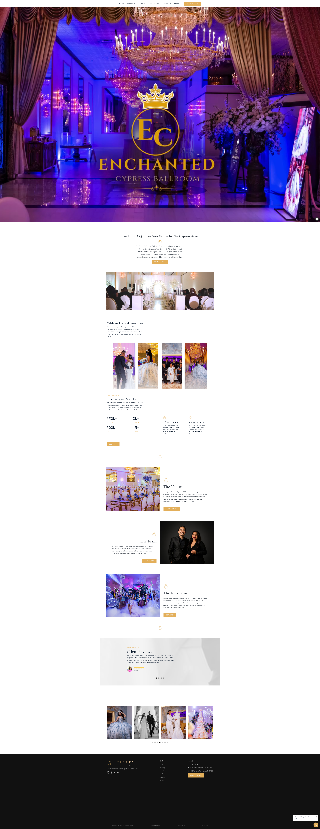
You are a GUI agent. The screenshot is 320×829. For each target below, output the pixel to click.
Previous (108, 725)
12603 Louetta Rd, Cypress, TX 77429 (201, 771)
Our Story (131, 4)
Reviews (162, 777)
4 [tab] (157, 742)
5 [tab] (159, 742)
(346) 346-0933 (194, 764)
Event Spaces (153, 4)
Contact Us (166, 4)
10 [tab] (167, 742)
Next (211, 725)
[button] (156, 678)
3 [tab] (155, 742)
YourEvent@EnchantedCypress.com (201, 768)
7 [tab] (162, 742)
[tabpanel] (119, 722)
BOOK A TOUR (192, 4)
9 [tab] (165, 742)
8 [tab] (164, 742)
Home (121, 4)
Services (142, 4)
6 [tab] (160, 742)
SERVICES (113, 444)
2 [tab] (154, 742)
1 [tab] (152, 742)
